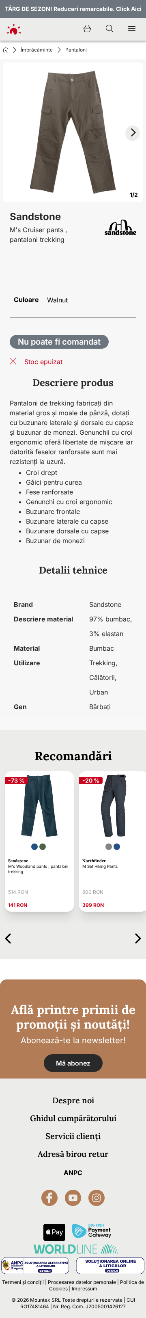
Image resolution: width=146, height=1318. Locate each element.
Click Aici (129, 8)
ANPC (73, 1173)
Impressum (84, 1289)
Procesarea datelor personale (82, 1282)
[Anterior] (8, 937)
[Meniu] (131, 29)
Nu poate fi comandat (59, 342)
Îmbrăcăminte (37, 50)
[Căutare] (109, 29)
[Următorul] (138, 937)
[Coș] (87, 29)
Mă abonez (73, 1063)
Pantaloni (76, 50)
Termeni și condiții (23, 1282)
